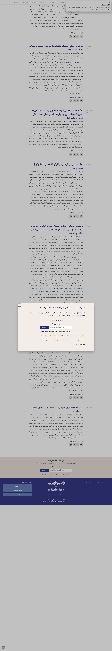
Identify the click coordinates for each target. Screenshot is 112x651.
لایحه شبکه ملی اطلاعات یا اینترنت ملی (55, 340)
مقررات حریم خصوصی (46, 331)
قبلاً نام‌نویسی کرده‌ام (79, 344)
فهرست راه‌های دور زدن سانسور (48, 336)
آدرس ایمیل (56, 324)
